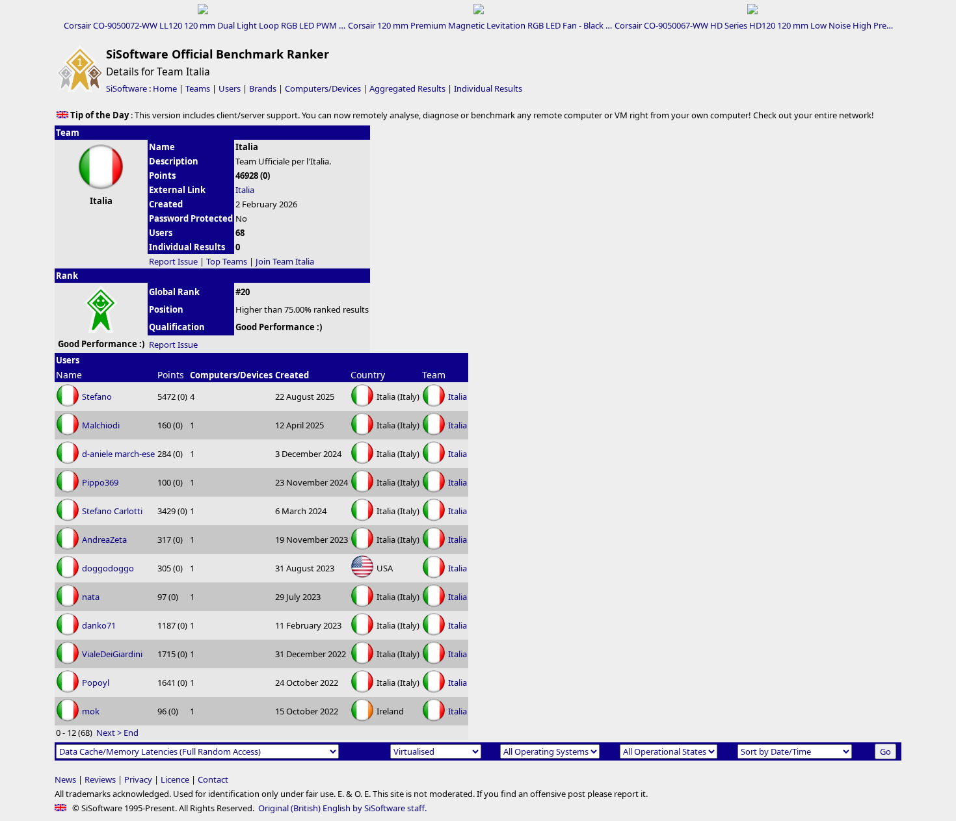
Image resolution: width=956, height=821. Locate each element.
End (131, 732)
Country (368, 375)
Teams (197, 88)
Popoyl (95, 682)
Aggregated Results (407, 88)
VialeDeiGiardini (112, 654)
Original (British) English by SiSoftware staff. (342, 808)
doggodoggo (108, 568)
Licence (175, 779)
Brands (262, 88)
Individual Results (488, 88)
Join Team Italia (285, 261)
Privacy (138, 779)
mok (91, 711)
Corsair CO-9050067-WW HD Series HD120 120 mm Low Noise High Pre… (754, 25)
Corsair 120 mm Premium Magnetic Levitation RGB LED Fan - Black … (480, 25)
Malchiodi (101, 425)
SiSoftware (126, 88)
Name (69, 375)
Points (170, 375)
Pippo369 (100, 482)
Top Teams (226, 261)
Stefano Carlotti (112, 511)
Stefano (97, 396)
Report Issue (173, 261)
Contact (213, 779)
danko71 (99, 625)
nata (91, 597)
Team (433, 375)
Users (230, 88)
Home (165, 88)
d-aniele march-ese (118, 454)
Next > (109, 732)
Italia (244, 190)
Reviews (100, 779)
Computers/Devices (323, 88)
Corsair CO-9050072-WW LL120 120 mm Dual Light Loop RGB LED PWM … (204, 25)
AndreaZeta (104, 539)
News (65, 779)
